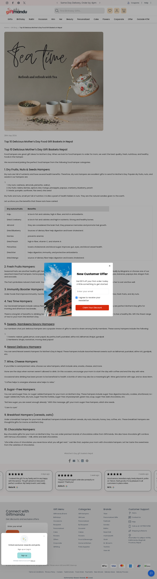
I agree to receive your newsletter (89, 299)
